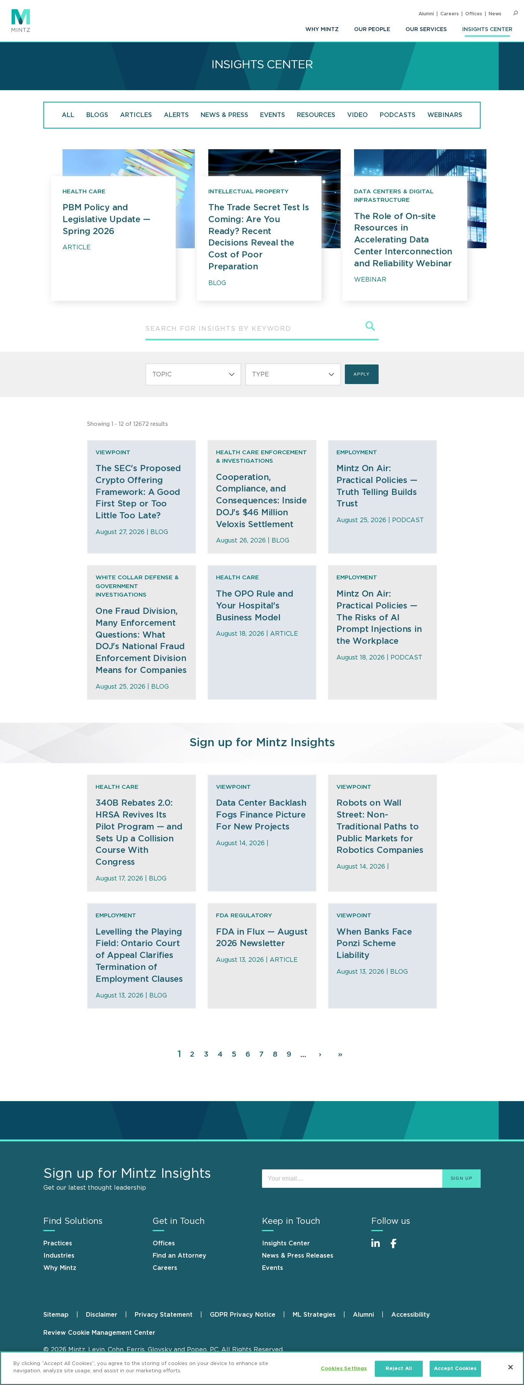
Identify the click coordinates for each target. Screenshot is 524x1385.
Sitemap (56, 1315)
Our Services (426, 29)
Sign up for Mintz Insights (262, 743)
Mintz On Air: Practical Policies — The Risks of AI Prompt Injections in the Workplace (379, 617)
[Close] (510, 1367)
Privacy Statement (164, 1315)
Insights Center (487, 29)
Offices (473, 14)
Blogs (97, 115)
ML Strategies (314, 1315)
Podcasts (397, 115)
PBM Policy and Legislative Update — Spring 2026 (106, 219)
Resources (316, 115)
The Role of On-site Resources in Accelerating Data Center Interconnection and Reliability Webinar (403, 240)
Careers (449, 14)
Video (357, 115)
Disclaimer (101, 1315)
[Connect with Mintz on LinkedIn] (379, 1247)
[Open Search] (515, 13)
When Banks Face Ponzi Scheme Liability (374, 944)
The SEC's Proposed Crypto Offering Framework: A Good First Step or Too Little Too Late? (138, 492)
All (68, 115)
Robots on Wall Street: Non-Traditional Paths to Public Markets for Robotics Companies (379, 826)
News (495, 14)
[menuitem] (322, 29)
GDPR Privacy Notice (242, 1315)
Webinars (444, 115)
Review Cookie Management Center (99, 1333)
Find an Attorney (179, 1256)
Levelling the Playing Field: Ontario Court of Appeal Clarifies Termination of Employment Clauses (139, 955)
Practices (57, 1243)
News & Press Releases (297, 1256)
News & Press (224, 115)
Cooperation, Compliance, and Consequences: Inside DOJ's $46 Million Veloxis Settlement (261, 501)
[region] (262, 1368)
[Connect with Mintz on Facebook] (398, 1247)
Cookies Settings (344, 1368)
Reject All (399, 1368)
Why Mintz (322, 29)
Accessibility (410, 1315)
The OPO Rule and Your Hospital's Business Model (254, 606)
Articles (136, 115)
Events (272, 115)
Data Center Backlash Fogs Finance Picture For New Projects (261, 815)
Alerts (176, 115)
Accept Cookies (455, 1368)
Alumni (426, 14)
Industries (58, 1256)
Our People (372, 29)
